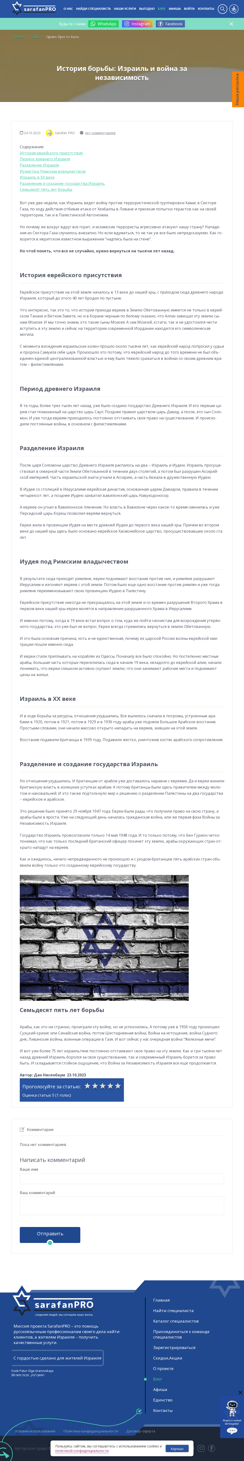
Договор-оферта (140, 1431)
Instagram (141, 23)
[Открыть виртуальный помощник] (232, 1436)
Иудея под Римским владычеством (53, 171)
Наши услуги (125, 9)
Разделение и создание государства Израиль (62, 183)
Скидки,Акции (167, 1358)
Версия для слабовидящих (234, 9)
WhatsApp (107, 23)
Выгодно (147, 9)
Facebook (174, 23)
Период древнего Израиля (45, 159)
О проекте (163, 1368)
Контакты (206, 9)
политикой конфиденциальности (82, 1450)
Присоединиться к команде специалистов (181, 1334)
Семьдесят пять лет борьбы (46, 189)
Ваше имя (29, 1169)
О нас (68, 9)
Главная (161, 1300)
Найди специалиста (93, 9)
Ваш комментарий (37, 1192)
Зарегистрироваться (174, 1347)
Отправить (50, 1233)
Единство (163, 1400)
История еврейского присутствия (51, 153)
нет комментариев (100, 133)
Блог (162, 9)
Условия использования (35, 1431)
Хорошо (177, 1448)
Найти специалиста (173, 1310)
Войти (189, 9)
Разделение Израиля (39, 165)
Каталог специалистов (176, 1321)
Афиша (175, 9)
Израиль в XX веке (37, 177)
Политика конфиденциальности (90, 1431)
